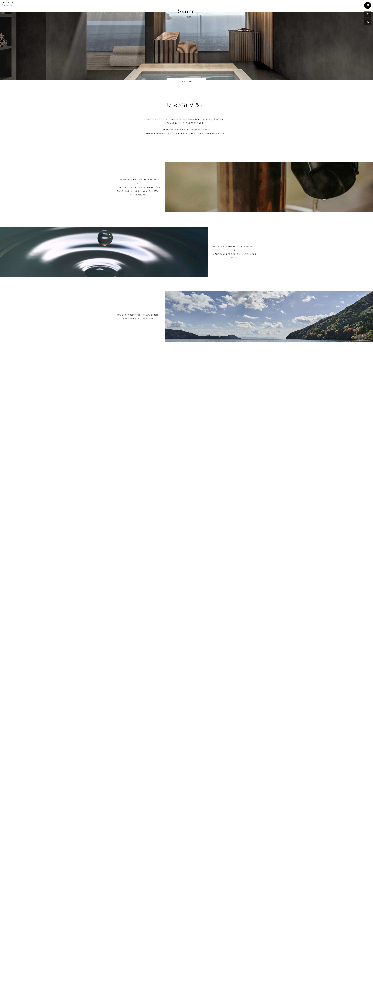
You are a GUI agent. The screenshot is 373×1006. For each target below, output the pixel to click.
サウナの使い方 (186, 81)
